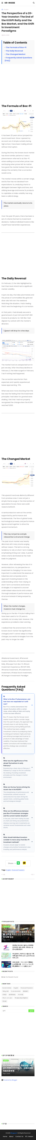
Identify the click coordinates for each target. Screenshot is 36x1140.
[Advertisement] (18, 84)
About (11, 1136)
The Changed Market (15, 54)
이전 (32, 874)
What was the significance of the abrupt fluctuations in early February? (16, 767)
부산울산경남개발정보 (21, 998)
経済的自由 (12, 995)
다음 (3, 874)
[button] (2, 2)
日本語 (4, 995)
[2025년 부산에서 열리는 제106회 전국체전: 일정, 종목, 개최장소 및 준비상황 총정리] (6, 947)
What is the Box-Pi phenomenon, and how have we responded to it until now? (16, 704)
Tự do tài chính (15, 991)
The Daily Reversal (14, 51)
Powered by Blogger (10, 1080)
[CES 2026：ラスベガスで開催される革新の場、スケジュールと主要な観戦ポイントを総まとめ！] (6, 964)
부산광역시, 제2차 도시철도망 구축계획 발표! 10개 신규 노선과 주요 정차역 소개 (23, 956)
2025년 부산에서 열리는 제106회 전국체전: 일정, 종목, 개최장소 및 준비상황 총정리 (22, 947)
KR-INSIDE (10, 2)
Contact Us (19, 1136)
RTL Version (29, 1136)
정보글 (4, 1001)
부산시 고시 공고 (7, 998)
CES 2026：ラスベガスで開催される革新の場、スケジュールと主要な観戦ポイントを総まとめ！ (22, 964)
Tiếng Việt (5, 991)
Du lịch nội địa (6, 988)
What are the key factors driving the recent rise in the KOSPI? (16, 792)
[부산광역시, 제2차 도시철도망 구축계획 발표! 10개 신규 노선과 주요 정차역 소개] (6, 956)
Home (5, 1136)
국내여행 (20, 995)
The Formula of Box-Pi (16, 47)
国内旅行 (25, 991)
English (6, 9)
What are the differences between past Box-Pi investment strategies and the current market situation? (16, 817)
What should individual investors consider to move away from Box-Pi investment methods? (16, 842)
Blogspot (14, 1133)
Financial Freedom (18, 870)
